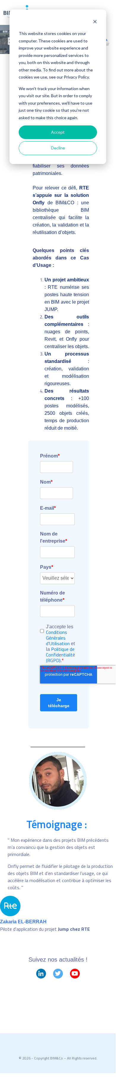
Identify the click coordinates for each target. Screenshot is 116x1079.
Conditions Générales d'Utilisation (58, 638)
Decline (58, 147)
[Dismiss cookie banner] (95, 22)
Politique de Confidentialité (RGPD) (60, 655)
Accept (58, 132)
